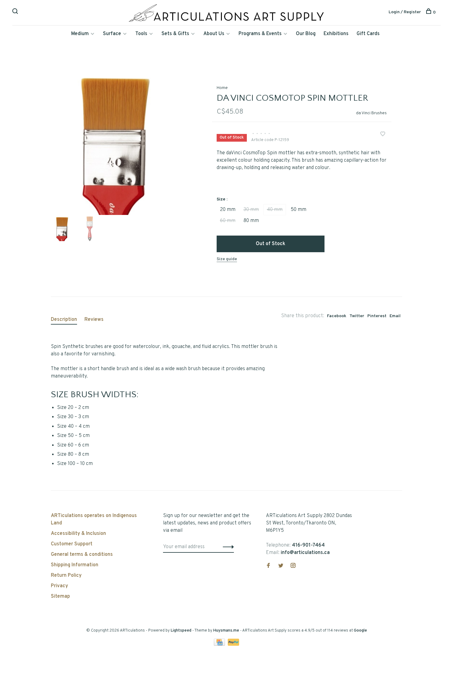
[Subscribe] (226, 547)
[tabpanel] (121, 144)
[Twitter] (280, 566)
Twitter (356, 316)
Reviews (94, 320)
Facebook (336, 316)
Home (222, 88)
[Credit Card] (220, 644)
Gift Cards (368, 34)
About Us (213, 34)
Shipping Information (74, 565)
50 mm (298, 210)
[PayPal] (233, 644)
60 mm (227, 221)
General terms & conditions (82, 555)
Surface (112, 34)
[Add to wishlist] (382, 135)
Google (360, 630)
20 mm (227, 210)
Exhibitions (336, 34)
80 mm (251, 221)
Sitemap (60, 596)
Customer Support (71, 544)
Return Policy (66, 575)
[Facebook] (268, 566)
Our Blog (306, 34)
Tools (141, 34)
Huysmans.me (226, 630)
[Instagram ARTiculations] (293, 566)
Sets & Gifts (175, 34)
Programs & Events (260, 34)
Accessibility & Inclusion (78, 534)
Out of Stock (270, 244)
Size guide (227, 259)
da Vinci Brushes (371, 113)
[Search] (15, 12)
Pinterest (376, 316)
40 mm (275, 210)
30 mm (251, 210)
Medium (80, 34)
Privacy (59, 586)
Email (395, 316)
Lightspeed (181, 630)
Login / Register (405, 12)
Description (64, 320)
